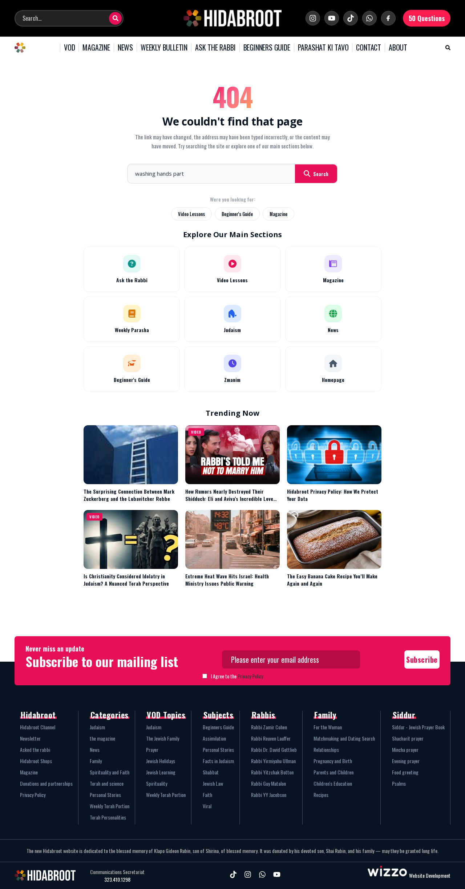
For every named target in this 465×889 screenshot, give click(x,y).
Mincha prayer (405, 749)
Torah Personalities (108, 817)
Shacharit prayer (408, 738)
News (95, 749)
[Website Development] (387, 875)
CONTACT (368, 47)
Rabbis (263, 715)
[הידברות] (232, 18)
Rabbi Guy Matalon (268, 783)
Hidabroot (38, 715)
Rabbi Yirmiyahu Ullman (273, 761)
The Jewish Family (162, 738)
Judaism (97, 727)
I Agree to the (237, 676)
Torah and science (107, 783)
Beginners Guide (218, 727)
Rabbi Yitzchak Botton (272, 772)
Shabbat (211, 772)
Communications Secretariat (117, 872)
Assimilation (214, 738)
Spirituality (156, 783)
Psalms (399, 783)
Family (96, 761)
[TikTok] (350, 18)
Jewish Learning (160, 772)
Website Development (429, 875)
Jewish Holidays (160, 761)
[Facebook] (388, 18)
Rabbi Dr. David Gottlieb (274, 749)
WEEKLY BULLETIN (164, 47)
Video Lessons (191, 214)
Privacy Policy (250, 676)
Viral (207, 806)
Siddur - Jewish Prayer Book (418, 727)
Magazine (278, 214)
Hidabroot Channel (37, 727)
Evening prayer (406, 761)
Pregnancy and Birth (333, 761)
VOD (69, 47)
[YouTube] (331, 18)
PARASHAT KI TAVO (323, 47)
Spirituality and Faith (109, 772)
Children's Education (333, 783)
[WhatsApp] (369, 18)
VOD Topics (166, 715)
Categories (109, 715)
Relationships (326, 749)
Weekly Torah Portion (109, 806)
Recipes (321, 794)
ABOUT (398, 47)
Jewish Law (213, 783)
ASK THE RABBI (215, 47)
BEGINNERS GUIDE (266, 47)
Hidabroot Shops (36, 761)
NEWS (125, 47)
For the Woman (328, 727)
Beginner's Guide (237, 214)
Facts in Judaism (218, 761)
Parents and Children (333, 772)
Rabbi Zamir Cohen (269, 727)
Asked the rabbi (35, 749)
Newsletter (30, 738)
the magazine (102, 738)
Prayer (152, 749)
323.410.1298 (117, 879)
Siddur (404, 715)
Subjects (218, 715)
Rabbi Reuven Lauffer (271, 738)
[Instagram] (313, 18)
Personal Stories (105, 794)
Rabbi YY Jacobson (268, 794)
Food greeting (405, 772)
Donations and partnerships (46, 783)
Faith (207, 794)
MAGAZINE (96, 47)
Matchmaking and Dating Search (344, 738)
